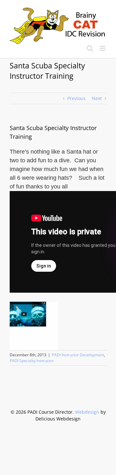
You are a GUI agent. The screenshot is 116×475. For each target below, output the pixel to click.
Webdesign (87, 412)
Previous (76, 98)
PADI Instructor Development (78, 355)
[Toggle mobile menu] (103, 48)
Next (97, 98)
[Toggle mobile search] (90, 48)
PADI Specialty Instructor (32, 360)
